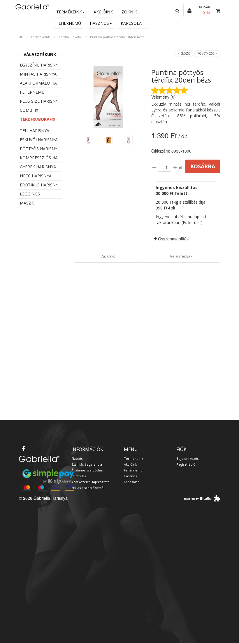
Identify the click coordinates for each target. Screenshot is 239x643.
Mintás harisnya (38, 74)
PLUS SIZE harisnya (38, 101)
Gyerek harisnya (38, 167)
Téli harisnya (34, 130)
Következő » (207, 53)
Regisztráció (185, 464)
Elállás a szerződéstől (87, 487)
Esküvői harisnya (38, 139)
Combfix (29, 110)
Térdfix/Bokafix (70, 37)
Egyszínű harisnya (38, 65)
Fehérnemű (68, 23)
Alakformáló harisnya (38, 83)
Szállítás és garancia (86, 464)
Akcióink (103, 12)
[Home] (32, 6)
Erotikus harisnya (38, 185)
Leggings (30, 194)
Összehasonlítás (173, 239)
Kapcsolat (132, 23)
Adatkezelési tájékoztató (90, 482)
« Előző (184, 53)
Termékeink (69, 12)
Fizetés (76, 458)
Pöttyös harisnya (38, 148)
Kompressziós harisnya (38, 157)
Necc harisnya (36, 176)
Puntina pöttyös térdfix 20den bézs (117, 37)
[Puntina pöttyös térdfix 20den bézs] (88, 140)
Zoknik (129, 12)
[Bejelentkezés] (189, 10)
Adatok (108, 256)
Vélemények (181, 256)
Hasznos (99, 23)
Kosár (204, 7)
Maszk (27, 203)
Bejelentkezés (187, 458)
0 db (206, 12)
